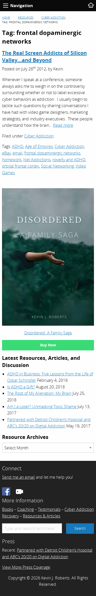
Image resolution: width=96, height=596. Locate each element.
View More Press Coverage (26, 567)
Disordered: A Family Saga (48, 333)
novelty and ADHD (68, 159)
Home (6, 17)
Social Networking (57, 166)
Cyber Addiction (53, 17)
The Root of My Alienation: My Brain (39, 393)
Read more (63, 125)
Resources (26, 17)
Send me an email (18, 477)
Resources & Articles (41, 516)
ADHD (17, 146)
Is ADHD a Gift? (21, 387)
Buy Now (48, 345)
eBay (6, 153)
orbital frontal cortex (20, 166)
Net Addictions (36, 159)
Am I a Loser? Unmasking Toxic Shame (42, 406)
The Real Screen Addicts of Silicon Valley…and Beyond (44, 56)
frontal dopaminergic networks (52, 153)
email (18, 153)
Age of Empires (39, 146)
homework (12, 159)
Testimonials (49, 509)
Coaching (25, 509)
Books (7, 509)
